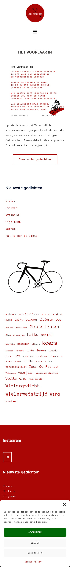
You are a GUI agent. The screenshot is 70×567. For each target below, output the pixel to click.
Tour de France (43, 366)
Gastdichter (45, 326)
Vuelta (11, 378)
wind (55, 394)
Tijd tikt (13, 221)
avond (9, 319)
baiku (19, 319)
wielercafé (36, 379)
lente (30, 350)
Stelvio (11, 208)
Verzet (11, 228)
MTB (18, 356)
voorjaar (25, 372)
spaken (18, 361)
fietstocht (21, 328)
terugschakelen (16, 366)
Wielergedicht (23, 385)
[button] (64, 504)
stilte (28, 361)
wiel (23, 378)
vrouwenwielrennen (47, 373)
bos (58, 319)
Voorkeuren (35, 553)
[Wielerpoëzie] (35, 14)
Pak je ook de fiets (22, 235)
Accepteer (35, 532)
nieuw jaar (28, 356)
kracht (20, 350)
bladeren (46, 319)
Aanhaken (11, 314)
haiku (32, 335)
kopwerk (9, 351)
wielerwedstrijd (27, 394)
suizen (49, 361)
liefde (53, 350)
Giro (8, 335)
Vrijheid (12, 215)
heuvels (10, 344)
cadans (9, 327)
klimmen (36, 344)
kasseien (23, 343)
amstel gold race (29, 314)
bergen (31, 319)
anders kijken (52, 314)
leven (41, 350)
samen (9, 361)
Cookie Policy (33, 562)
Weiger (35, 542)
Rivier (11, 201)
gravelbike (19, 335)
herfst (46, 334)
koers (49, 343)
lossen (9, 356)
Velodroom (11, 373)
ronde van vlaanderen (49, 356)
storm (39, 361)
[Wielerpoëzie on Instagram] (7, 457)
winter (11, 401)
